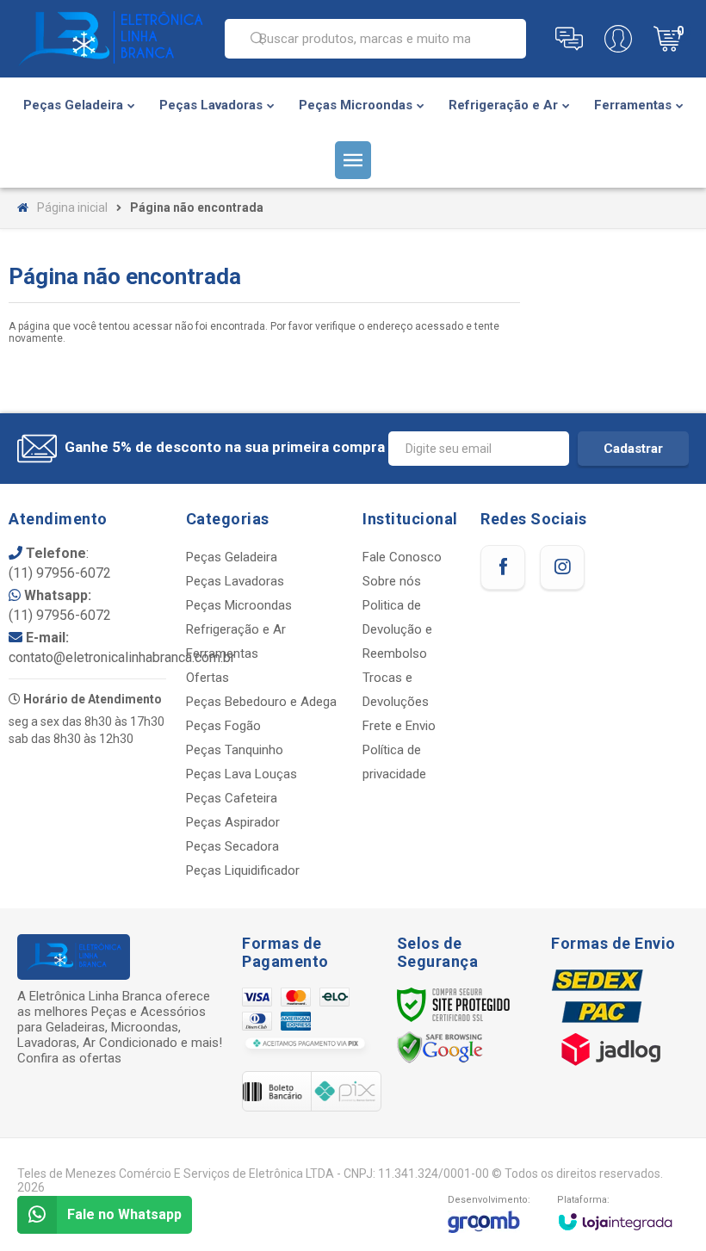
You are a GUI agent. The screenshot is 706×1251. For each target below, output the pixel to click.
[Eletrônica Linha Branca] (110, 38)
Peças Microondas (239, 605)
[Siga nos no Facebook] (502, 567)
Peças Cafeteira (231, 798)
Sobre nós (391, 581)
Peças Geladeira (231, 557)
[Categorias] (353, 160)
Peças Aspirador (233, 822)
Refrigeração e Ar (236, 629)
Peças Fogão (223, 726)
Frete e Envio (399, 726)
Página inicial (72, 207)
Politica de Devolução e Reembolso (397, 629)
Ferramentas (222, 653)
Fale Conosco (402, 557)
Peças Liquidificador (243, 870)
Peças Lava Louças (241, 774)
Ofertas (207, 677)
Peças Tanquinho (234, 750)
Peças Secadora (232, 846)
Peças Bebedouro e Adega (261, 701)
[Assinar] (633, 448)
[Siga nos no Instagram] (562, 567)
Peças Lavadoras (235, 581)
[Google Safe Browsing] (440, 1047)
